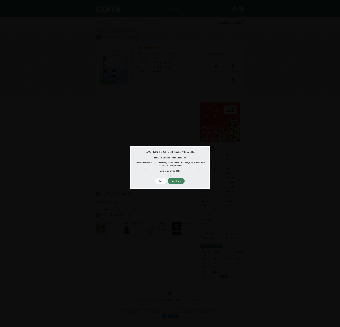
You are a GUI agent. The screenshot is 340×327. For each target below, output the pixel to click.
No (160, 181)
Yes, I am (176, 181)
